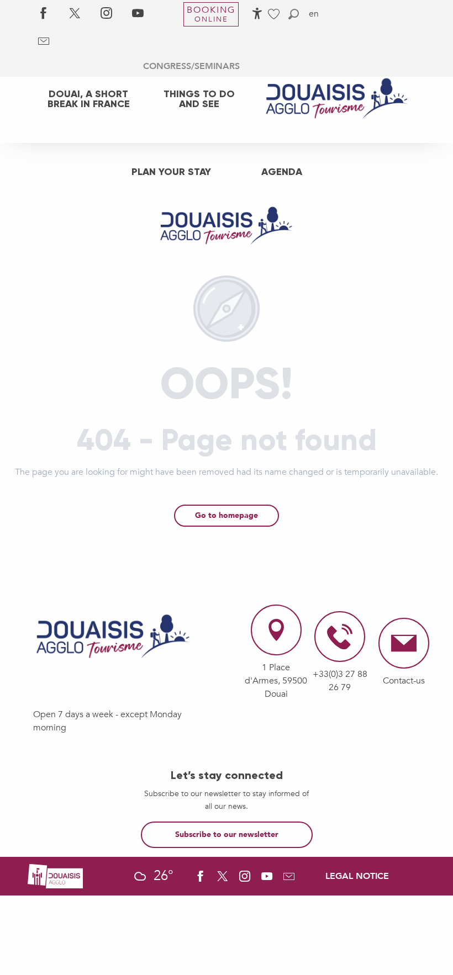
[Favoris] (275, 14)
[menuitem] (88, 99)
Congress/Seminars (191, 66)
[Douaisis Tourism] (226, 198)
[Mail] (43, 41)
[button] (293, 14)
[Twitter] (75, 14)
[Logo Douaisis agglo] (55, 876)
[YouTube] (138, 14)
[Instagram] (106, 14)
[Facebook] (43, 14)
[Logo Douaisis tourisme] (113, 636)
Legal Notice (357, 876)
